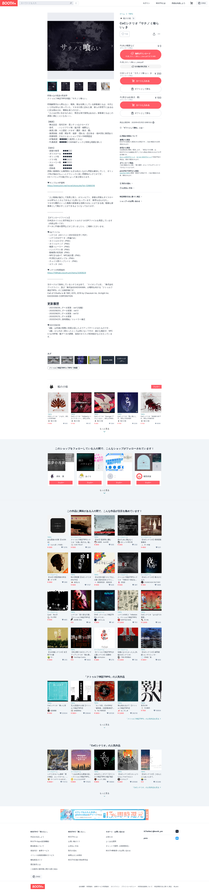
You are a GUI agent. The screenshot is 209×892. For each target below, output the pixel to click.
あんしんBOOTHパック (127, 157)
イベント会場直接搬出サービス (42, 855)
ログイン (146, 3)
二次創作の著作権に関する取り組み (44, 869)
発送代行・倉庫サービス (39, 851)
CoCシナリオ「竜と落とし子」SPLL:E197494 (126, 417)
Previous (49, 46)
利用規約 (89, 886)
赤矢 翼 (60, 476)
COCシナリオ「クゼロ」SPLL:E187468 (58, 417)
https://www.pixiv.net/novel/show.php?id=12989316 (71, 185)
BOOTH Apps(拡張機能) (39, 841)
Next (112, 46)
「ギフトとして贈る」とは (132, 128)
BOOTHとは (160, 3)
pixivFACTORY (125, 173)
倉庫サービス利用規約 (101, 886)
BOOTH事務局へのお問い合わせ (118, 851)
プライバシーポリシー (128, 886)
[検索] (70, 3)
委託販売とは (35, 864)
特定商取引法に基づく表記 (130, 197)
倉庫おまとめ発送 (75, 855)
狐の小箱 (63, 386)
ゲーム (122, 14)
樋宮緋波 (147, 476)
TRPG (130, 14)
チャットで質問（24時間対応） (118, 846)
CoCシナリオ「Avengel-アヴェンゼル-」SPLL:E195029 (104, 417)
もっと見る (104, 490)
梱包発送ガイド (36, 860)
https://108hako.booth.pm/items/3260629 (66, 273)
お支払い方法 (127, 188)
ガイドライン (115, 886)
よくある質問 (111, 841)
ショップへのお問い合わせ (130, 201)
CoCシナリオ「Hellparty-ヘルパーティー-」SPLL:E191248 (81, 417)
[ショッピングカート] (191, 3)
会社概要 (82, 886)
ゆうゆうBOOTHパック (144, 157)
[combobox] (46, 3)
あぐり (88, 476)
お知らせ (109, 837)
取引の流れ (126, 183)
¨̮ (115, 476)
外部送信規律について (145, 886)
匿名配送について (37, 846)
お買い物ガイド (74, 841)
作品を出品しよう (178, 3)
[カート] (133, 18)
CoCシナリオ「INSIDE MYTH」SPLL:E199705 (151, 417)
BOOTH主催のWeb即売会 (78, 860)
